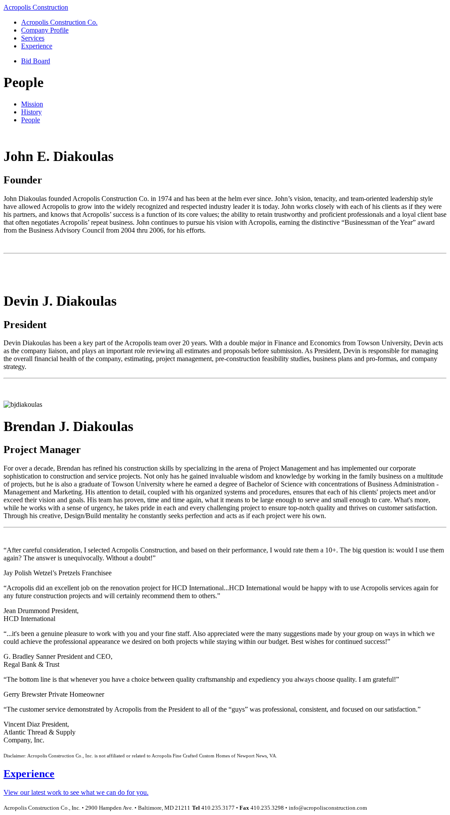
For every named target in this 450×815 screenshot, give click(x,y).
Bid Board (35, 61)
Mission (32, 104)
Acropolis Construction (36, 7)
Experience (36, 46)
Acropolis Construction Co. (59, 22)
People (30, 120)
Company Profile (45, 30)
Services (32, 38)
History (31, 112)
